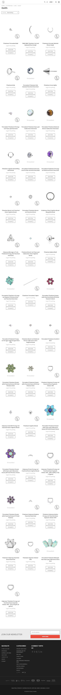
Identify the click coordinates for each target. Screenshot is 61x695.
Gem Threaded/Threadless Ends (23, 661)
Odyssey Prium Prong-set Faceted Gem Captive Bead (30, 470)
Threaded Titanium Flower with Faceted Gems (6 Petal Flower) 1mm (30, 384)
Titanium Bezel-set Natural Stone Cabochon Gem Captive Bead (30, 340)
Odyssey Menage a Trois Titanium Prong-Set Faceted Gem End (11, 253)
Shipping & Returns (6, 653)
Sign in (3, 659)
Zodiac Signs (19, 656)
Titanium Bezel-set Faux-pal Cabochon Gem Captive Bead (30, 253)
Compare (10, 52)
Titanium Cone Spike (50, 85)
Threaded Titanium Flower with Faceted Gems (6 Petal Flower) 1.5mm (50, 297)
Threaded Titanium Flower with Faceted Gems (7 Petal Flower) (10, 516)
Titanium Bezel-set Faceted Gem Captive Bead (11, 211)
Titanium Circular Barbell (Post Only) (50, 44)
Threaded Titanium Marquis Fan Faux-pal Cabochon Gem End (50, 559)
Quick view (10, 49)
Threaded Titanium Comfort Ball (50, 339)
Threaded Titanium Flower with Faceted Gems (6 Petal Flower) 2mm (10, 384)
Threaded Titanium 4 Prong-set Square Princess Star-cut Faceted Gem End (11, 297)
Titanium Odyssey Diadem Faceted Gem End (30, 515)
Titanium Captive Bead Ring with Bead (10, 169)
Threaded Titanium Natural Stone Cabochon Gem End (50, 127)
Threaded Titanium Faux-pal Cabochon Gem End (30, 127)
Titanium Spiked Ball (50, 252)
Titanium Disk (10, 85)
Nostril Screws (20, 666)
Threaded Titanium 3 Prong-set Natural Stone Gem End (50, 169)
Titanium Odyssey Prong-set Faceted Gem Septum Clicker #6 (50, 384)
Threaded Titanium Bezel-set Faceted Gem (30, 211)
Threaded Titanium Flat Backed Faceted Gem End (30, 86)
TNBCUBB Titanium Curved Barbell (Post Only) (30, 44)
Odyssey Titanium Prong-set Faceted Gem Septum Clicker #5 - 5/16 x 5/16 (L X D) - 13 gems (50, 471)
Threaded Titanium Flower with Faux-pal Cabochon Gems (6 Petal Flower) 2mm (50, 427)
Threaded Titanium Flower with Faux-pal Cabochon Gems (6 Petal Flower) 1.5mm (11, 470)
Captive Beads (20, 668)
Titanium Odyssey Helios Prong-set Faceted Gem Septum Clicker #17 (50, 516)
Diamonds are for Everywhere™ (20, 651)
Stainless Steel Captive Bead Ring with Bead (50, 211)
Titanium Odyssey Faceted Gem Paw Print (10, 558)
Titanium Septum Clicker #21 (30, 558)
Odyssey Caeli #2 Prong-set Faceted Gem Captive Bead (11, 426)
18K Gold (18, 654)
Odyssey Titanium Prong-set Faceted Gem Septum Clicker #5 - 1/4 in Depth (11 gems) (11, 603)
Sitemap (3, 661)
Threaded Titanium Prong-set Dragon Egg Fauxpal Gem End (11, 340)
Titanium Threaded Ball (10, 43)
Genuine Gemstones (21, 649)
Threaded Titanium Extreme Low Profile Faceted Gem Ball (30, 169)
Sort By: (4, 12)
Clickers (18, 658)
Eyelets (18, 670)
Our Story (4, 655)
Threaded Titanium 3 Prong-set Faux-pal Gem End (11, 127)
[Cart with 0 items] (56, 2)
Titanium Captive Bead (30, 426)
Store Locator (5, 649)
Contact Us (5, 657)
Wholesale (4, 651)
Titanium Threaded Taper (30, 295)
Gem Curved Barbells (21, 664)
